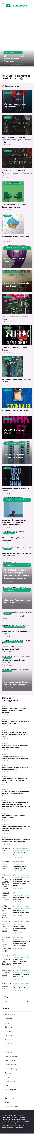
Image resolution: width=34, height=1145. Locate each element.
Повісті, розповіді (11, 1065)
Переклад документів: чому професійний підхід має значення (15, 757)
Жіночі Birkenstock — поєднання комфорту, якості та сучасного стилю (14, 780)
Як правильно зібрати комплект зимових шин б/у (14, 816)
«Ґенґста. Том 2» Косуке (19, 854)
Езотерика (9, 1039)
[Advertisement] (17, 27)
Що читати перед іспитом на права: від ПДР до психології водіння (15, 792)
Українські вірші (11, 1094)
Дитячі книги (10, 1031)
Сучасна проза (10, 1090)
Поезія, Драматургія (12, 1069)
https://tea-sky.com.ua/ (17, 1125)
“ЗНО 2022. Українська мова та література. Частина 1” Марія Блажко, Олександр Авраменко (16, 574)
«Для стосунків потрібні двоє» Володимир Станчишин (15, 206)
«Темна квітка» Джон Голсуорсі (21, 898)
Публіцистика (10, 1081)
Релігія (7, 1085)
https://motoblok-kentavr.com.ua (13, 1128)
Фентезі (8, 1102)
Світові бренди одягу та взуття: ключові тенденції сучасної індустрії (14, 710)
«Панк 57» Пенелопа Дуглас (14, 431)
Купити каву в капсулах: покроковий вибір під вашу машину (15, 746)
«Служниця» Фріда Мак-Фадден (15, 410)
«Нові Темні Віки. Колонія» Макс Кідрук (17, 284)
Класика (8, 1048)
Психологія (9, 1077)
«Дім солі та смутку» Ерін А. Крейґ (21, 976)
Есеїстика (8, 1044)
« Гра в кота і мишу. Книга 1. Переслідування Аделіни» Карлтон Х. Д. (17, 140)
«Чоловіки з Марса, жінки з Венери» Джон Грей (13, 648)
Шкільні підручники (12, 1106)
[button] (11, 64)
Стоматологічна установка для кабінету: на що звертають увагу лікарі (14, 734)
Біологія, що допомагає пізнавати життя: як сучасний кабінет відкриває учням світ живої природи (16, 804)
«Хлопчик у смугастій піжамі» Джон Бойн (14, 456)
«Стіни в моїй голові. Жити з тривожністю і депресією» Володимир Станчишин (14, 522)
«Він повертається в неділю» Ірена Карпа (21, 911)
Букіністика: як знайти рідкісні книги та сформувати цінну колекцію (16, 840)
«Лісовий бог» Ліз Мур (21, 988)
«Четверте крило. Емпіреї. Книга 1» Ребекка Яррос (17, 683)
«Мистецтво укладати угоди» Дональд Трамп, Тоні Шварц (21, 943)
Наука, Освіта (10, 1060)
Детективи (9, 1027)
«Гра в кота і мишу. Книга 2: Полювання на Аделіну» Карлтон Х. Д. (17, 173)
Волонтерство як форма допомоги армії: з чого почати (15, 722)
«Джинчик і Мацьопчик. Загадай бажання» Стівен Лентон (21, 882)
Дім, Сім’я (8, 1035)
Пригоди (8, 1073)
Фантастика (9, 1098)
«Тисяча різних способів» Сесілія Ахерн (19, 928)
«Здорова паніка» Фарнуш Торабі (20, 867)
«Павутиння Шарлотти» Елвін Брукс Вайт (19, 961)
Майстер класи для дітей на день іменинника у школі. (15, 768)
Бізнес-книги (10, 1014)
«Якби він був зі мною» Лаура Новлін (15, 105)
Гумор (7, 1023)
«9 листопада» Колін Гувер (14, 259)
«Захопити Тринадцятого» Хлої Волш (17, 601)
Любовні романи (11, 1056)
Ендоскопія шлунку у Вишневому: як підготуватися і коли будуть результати (16, 828)
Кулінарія (8, 1052)
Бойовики (9, 1019)
